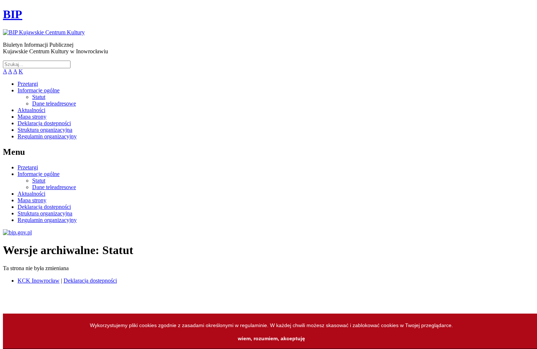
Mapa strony (32, 117)
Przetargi (28, 84)
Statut (38, 97)
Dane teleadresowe (54, 103)
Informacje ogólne (39, 90)
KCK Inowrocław (39, 280)
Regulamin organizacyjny (47, 136)
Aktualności (31, 110)
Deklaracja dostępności (44, 123)
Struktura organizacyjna (45, 130)
